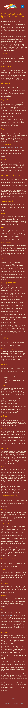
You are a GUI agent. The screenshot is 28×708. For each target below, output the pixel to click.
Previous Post (14, 695)
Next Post (14, 698)
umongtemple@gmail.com (7, 615)
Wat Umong (13, 38)
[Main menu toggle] (22, 6)
